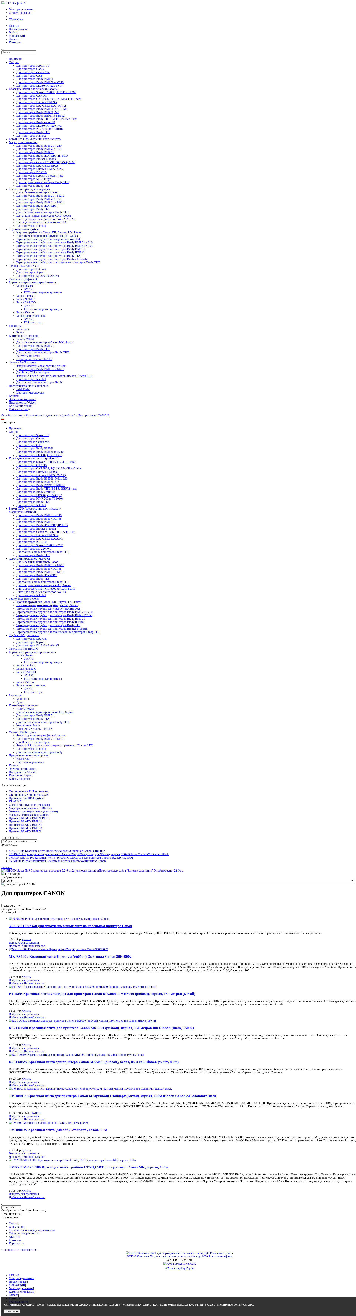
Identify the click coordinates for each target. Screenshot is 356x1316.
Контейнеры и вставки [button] (24, 335)
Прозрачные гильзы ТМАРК (34, 359)
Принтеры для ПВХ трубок (26, 798)
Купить (26, 939)
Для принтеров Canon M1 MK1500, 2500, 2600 (45, 162)
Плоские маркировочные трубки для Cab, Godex (47, 235)
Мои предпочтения (21, 9)
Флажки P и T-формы (22, 732)
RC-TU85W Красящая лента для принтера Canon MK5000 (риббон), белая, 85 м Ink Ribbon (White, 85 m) (94, 1062)
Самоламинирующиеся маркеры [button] (30, 189)
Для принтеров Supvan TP (32, 65)
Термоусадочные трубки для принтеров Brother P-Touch (51, 259)
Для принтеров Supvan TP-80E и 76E (39, 175)
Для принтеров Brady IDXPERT (36, 205)
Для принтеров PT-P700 (31, 172)
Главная (14, 25)
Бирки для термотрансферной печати (32, 652)
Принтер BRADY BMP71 (25, 831)
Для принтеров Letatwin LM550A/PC (39, 169)
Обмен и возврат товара (24, 1233)
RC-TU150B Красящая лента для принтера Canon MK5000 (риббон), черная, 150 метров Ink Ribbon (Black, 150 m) (101, 1028)
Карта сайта (16, 1243)
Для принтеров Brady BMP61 (34, 78)
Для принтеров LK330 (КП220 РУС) (39, 85)
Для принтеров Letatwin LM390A (37, 165)
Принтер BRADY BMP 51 (25, 824)
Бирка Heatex (24, 285)
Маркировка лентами (22, 511)
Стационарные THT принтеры (28, 791)
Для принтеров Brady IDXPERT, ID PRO (42, 155)
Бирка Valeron (25, 312)
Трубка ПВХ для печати (24, 635)
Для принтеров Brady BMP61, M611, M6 (41, 108)
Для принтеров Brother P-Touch (36, 159)
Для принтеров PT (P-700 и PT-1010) (39, 128)
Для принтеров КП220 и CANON (37, 275)
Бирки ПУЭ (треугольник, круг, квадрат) (35, 138)
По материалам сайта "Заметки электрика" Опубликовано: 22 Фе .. (141, 870)
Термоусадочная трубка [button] (24, 229)
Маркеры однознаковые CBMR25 (30, 808)
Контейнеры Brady (28, 355)
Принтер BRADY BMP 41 (25, 821)
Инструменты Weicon (22, 402)
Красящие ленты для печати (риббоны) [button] (34, 88)
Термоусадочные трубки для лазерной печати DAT (48, 239)
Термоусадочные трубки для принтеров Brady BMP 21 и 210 (54, 242)
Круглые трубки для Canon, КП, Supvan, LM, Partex (48, 232)
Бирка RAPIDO (26, 302)
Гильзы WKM (25, 339)
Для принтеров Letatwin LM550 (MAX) (41, 105)
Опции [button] (14, 62)
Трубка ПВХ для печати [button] (25, 265)
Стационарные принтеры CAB (28, 794)
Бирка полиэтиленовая (30, 315)
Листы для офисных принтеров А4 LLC (41, 222)
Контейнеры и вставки (23, 705)
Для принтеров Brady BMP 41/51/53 (38, 149)
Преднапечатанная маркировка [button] (29, 385)
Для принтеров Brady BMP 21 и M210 (40, 195)
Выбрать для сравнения (24, 942)
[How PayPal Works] (179, 1263)
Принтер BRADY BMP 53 (25, 828)
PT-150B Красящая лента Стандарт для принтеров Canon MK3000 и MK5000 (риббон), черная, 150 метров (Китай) (102, 994)
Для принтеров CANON (31, 95)
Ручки (20, 332)
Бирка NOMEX (26, 299)
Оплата (13, 39)
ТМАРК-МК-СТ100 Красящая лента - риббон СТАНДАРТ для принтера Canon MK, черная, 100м (71, 857)
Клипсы (14, 395)
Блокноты (22, 329)
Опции (13, 431)
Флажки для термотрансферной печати (41, 365)
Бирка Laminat (25, 295)
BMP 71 (29, 289)
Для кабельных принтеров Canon (37, 192)
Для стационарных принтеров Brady (39, 382)
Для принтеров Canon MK (33, 72)
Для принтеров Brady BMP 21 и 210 (39, 145)
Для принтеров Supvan (30, 272)
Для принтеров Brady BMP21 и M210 (40, 82)
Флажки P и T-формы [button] (23, 362)
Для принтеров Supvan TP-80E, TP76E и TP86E (46, 92)
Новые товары (18, 29)
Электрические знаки (22, 399)
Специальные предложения (19, 1249)
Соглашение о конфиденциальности (32, 1230)
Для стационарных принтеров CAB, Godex (43, 215)
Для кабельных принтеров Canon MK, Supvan (45, 342)
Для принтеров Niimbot (31, 135)
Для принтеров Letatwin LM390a (36, 102)
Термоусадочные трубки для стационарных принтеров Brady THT (58, 262)
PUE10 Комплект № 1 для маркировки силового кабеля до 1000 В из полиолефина (179, 1256)
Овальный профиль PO (23, 279)
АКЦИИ (14, 1236)
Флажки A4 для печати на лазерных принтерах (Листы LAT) (54, 375)
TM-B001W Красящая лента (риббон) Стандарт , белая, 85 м (58, 1130)
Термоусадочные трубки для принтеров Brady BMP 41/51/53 (54, 245)
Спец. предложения (21, 1278)
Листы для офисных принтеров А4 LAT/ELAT (45, 219)
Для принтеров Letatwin (31, 269)
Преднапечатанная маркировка (28, 755)
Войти (13, 32)
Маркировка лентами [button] (23, 142)
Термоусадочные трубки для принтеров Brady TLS (48, 255)
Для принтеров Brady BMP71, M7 (37, 112)
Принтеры (15, 58)
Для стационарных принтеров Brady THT (42, 182)
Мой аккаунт (17, 35)
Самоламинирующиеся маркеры (29, 558)
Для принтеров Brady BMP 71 (35, 152)
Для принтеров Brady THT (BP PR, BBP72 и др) (46, 118)
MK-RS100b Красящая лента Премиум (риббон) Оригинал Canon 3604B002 (57, 850)
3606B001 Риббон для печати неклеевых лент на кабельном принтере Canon (57, 860)
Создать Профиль (20, 12)
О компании (16, 1226)
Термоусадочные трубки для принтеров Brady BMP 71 (50, 249)
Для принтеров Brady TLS (33, 132)
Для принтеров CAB (29, 75)
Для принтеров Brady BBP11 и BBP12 (40, 115)
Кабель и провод (19, 409)
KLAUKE (15, 801)
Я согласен (12, 1311)
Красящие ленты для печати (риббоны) (50, 415)
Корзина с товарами (21, 1291)
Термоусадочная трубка (24, 598)
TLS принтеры (33, 322)
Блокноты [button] (16, 325)
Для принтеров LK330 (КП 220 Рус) (39, 125)
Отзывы (6, 867)
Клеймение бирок (20, 405)
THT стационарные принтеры (43, 292)
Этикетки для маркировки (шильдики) (33, 811)
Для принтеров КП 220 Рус (33, 179)
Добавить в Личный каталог (27, 946)
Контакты (15, 42)
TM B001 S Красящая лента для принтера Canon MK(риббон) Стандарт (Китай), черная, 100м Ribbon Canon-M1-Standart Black (89, 854)
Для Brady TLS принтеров (33, 372)
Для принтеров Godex (30, 68)
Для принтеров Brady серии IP (35, 122)
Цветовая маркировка (30, 392)
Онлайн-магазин (12, 415)
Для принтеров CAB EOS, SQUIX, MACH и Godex (48, 98)
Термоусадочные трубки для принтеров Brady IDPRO (50, 252)
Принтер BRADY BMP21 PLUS (29, 818)
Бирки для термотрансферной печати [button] (33, 282)
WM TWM (23, 389)
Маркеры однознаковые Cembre (29, 814)
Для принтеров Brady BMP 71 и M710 (40, 202)
